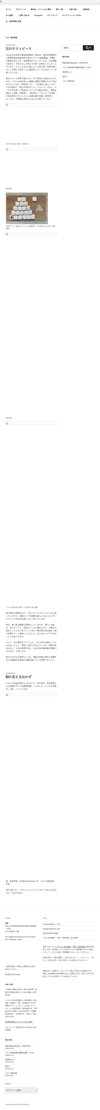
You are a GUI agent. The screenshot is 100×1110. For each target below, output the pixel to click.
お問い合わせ (24, 15)
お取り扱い (73, 9)
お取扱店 (86, 9)
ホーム (8, 9)
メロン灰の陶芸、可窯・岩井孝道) (72, 947)
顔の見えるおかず (19, 677)
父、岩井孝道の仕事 (13, 21)
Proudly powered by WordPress (17, 1104)
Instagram (38, 15)
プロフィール (21, 9)
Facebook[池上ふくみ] (51, 924)
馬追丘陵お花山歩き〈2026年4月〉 (75, 63)
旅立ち (64, 76)
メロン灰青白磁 (68, 81)
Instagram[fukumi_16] (51, 929)
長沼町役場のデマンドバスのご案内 (18, 1022)
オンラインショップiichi (71, 15)
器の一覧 (59, 9)
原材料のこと (67, 72)
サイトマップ (52, 15)
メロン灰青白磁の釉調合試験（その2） (77, 67)
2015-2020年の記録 (50, 933)
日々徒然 (9, 15)
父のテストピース (19, 48)
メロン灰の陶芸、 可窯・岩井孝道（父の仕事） (61, 938)
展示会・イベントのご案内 (41, 9)
